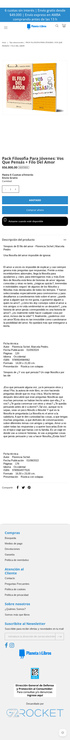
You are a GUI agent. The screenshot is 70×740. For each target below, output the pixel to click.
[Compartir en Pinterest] (29, 487)
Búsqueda (10, 538)
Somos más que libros (17, 614)
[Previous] (8, 65)
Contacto (10, 578)
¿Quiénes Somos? (15, 609)
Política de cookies (15, 589)
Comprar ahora (35, 210)
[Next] (16, 65)
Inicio (4, 42)
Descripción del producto (18, 240)
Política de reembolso (17, 560)
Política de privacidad (16, 594)
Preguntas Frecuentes (17, 583)
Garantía (9, 554)
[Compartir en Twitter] (23, 487)
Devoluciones (12, 548)
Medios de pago (13, 543)
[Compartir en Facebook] (17, 487)
